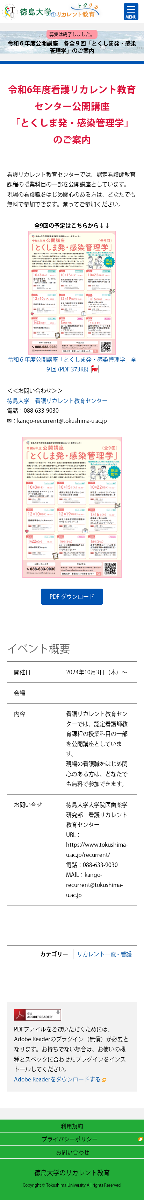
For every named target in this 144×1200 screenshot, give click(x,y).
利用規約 (72, 1126)
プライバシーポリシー (70, 1139)
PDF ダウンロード (72, 596)
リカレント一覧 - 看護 (104, 954)
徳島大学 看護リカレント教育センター (57, 401)
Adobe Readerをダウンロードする (57, 1079)
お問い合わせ (72, 1152)
